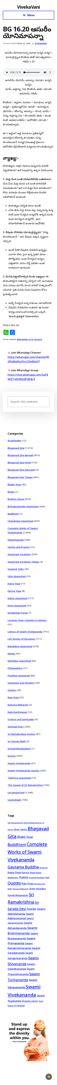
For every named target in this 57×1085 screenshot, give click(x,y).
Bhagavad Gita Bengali (20, 455)
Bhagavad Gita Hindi (19, 462)
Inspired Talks (16, 569)
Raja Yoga (13, 697)
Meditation (13, 877)
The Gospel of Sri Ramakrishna (25, 785)
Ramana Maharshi (18, 704)
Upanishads (14, 799)
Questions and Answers (21, 682)
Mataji (38, 872)
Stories (12, 755)
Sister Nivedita (37, 888)
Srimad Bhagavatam (19, 748)
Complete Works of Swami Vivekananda (27, 852)
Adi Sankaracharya (15, 823)
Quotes (12, 690)
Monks (11, 653)
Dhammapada (16, 539)
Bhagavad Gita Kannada (21, 469)
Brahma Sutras (16, 499)
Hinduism (43, 867)
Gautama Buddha (23, 866)
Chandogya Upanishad (20, 521)
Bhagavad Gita (16, 447)
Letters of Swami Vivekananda (25, 631)
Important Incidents (19, 554)
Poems (23, 877)
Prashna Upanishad (19, 675)
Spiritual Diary (16, 726)
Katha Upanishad (17, 598)
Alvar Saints (20, 829)
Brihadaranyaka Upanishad (23, 506)
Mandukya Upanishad (20, 646)
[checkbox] (49, 1077)
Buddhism (13, 513)
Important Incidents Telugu (23, 561)
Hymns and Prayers (19, 547)
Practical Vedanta (36, 877)
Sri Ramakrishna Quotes (21, 734)
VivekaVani (28, 7)
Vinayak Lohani (30, 1000)
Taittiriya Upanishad (19, 777)
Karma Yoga (14, 591)
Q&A (47, 877)
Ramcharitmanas (17, 712)
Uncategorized (16, 792)
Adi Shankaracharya (33, 823)
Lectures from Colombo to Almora (27, 620)
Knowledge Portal (18, 612)
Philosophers (15, 668)
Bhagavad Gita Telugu (29, 339)
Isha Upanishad (16, 576)
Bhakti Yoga (14, 484)
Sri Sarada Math (17, 741)
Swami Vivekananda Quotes (23, 770)
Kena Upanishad (17, 605)
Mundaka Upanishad (19, 660)
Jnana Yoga (14, 583)
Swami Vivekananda (19, 763)
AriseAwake (14, 440)
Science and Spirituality (21, 719)
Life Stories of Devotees (21, 638)
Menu (31, 15)
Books (11, 491)
